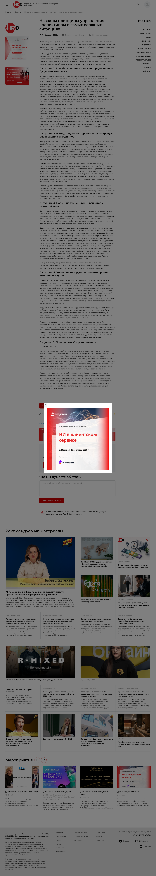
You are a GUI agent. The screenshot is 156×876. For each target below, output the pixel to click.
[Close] (110, 404)
